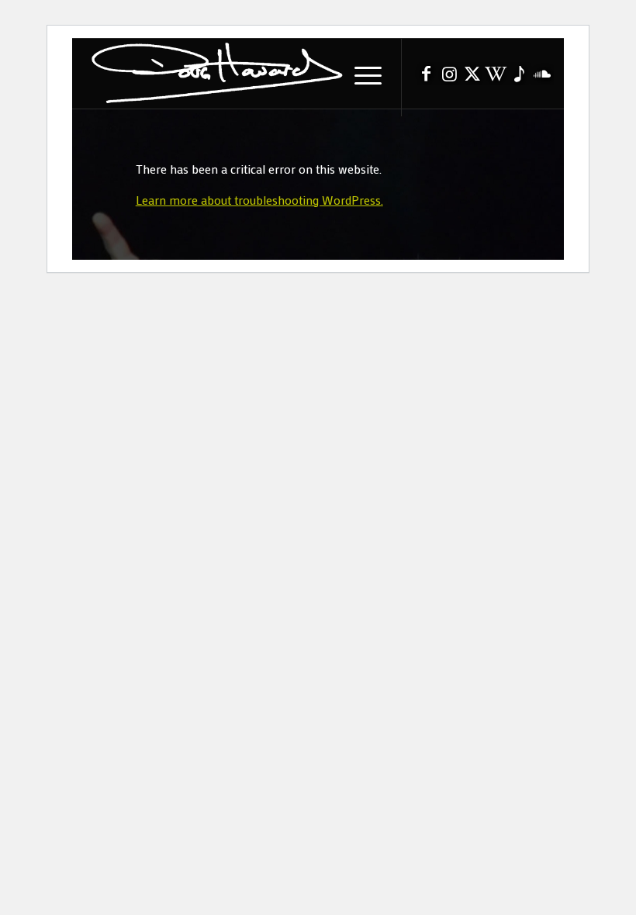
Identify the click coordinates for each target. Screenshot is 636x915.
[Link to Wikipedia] (495, 77)
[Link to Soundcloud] (542, 77)
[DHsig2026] (215, 74)
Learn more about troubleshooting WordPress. (259, 200)
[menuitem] (360, 74)
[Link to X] (472, 77)
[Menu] (360, 74)
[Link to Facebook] (425, 77)
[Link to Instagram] (449, 77)
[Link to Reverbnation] (519, 77)
